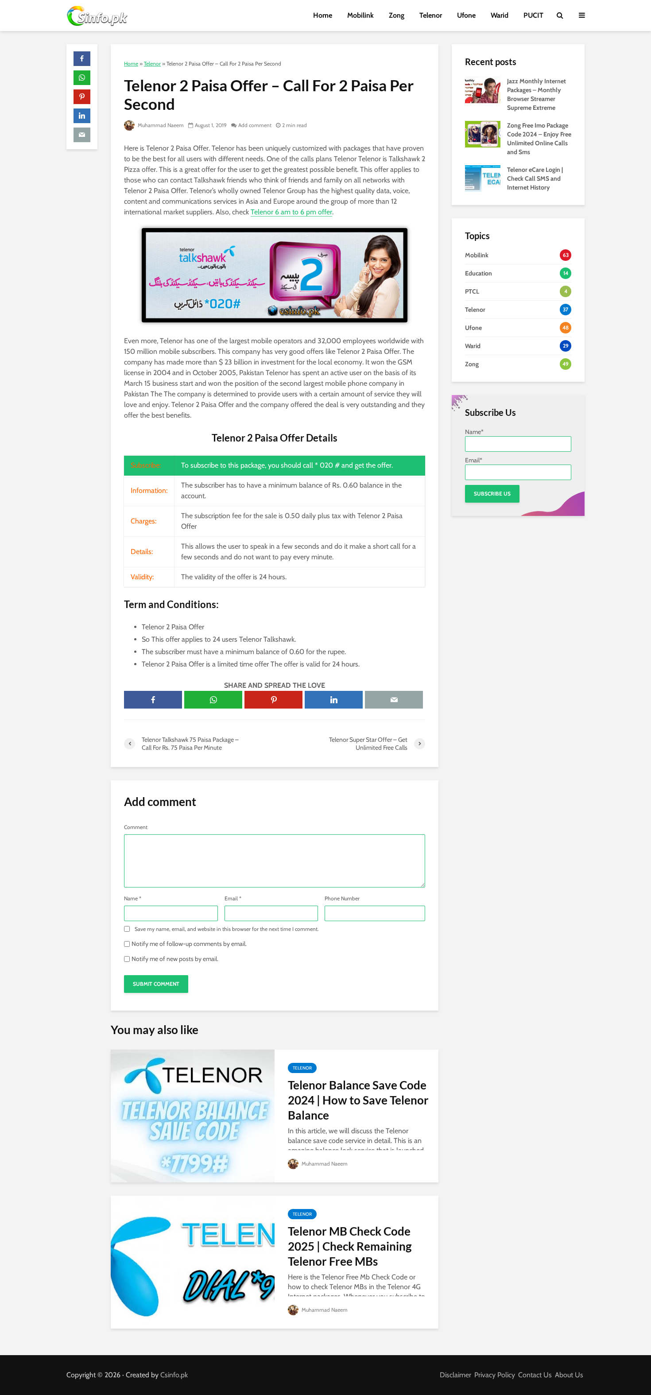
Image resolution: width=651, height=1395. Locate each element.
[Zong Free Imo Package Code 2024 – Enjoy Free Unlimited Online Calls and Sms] (482, 133)
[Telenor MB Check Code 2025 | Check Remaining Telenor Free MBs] (193, 1261)
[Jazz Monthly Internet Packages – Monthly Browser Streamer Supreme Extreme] (482, 89)
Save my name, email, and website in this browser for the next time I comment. (227, 929)
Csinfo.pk (174, 1375)
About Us (569, 1375)
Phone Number (342, 898)
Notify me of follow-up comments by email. (189, 944)
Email (233, 898)
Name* (474, 432)
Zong (396, 15)
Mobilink (360, 15)
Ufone (466, 15)
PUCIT (533, 15)
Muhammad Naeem (160, 125)
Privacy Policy (494, 1375)
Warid (499, 15)
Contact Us (535, 1375)
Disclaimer (455, 1375)
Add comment (254, 125)
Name (132, 898)
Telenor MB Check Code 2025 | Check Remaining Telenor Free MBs (349, 1246)
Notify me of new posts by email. (175, 959)
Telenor (430, 15)
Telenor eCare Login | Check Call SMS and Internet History (535, 178)
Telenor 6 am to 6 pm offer (291, 212)
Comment (135, 827)
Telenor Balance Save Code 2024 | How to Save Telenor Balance (358, 1100)
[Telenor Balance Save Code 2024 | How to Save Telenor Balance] (193, 1115)
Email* (473, 460)
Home (322, 15)
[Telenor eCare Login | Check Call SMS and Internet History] (482, 178)
